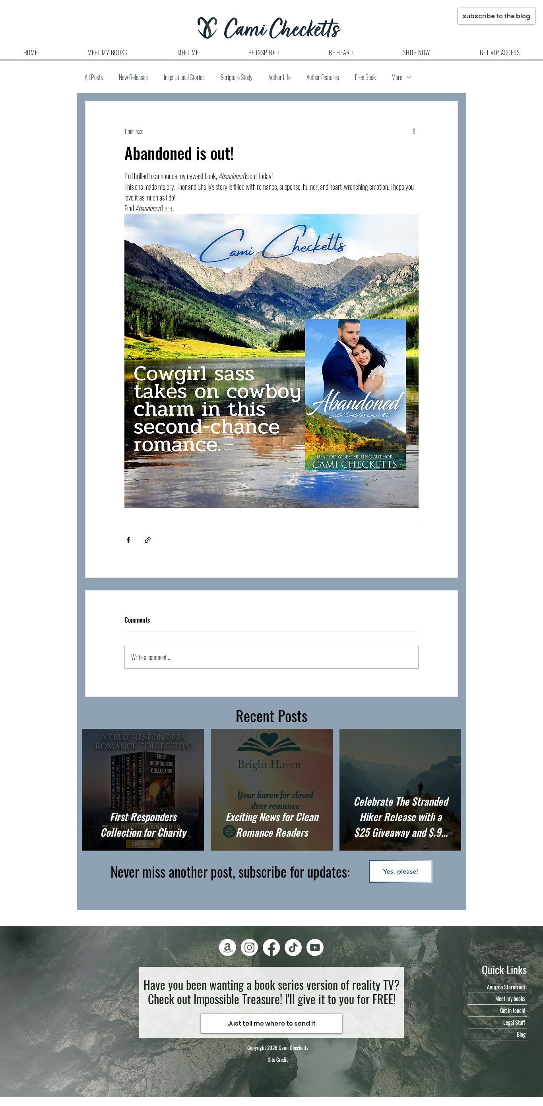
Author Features (322, 77)
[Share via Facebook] (128, 540)
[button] (188, 52)
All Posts (94, 77)
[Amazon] (227, 947)
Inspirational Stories (184, 77)
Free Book (365, 77)
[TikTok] (293, 947)
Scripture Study (236, 77)
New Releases (133, 77)
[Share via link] (147, 540)
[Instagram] (249, 947)
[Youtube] (315, 947)
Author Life (279, 77)
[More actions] (414, 131)
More (397, 77)
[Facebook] (271, 947)
